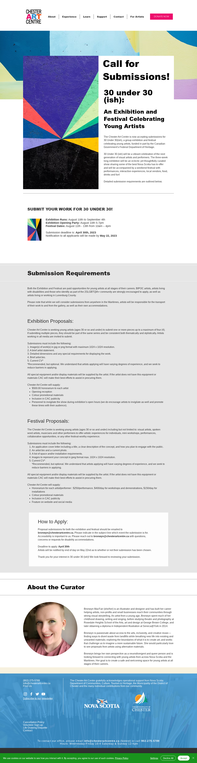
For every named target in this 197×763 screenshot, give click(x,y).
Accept (183, 758)
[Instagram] (25, 694)
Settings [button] (154, 758)
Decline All (168, 758)
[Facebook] (31, 694)
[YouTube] (43, 694)
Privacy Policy (121, 758)
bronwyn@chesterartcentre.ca (55, 532)
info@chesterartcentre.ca (36, 683)
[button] (52, 16)
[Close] (193, 758)
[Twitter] (37, 694)
